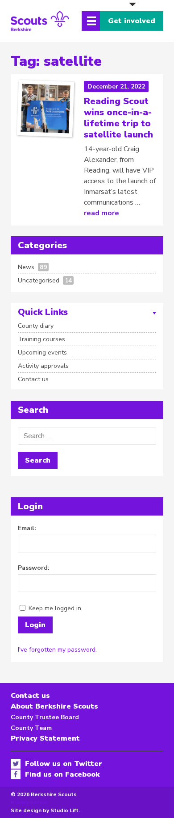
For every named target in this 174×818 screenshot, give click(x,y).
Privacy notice (29, 802)
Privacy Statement (45, 738)
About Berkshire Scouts (54, 706)
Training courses (41, 339)
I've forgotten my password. (57, 649)
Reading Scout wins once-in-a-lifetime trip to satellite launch (118, 118)
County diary (36, 326)
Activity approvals (43, 366)
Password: (34, 568)
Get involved (131, 21)
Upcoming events (42, 352)
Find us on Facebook (62, 774)
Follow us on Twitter (63, 764)
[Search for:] (87, 436)
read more (101, 213)
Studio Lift (64, 810)
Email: (27, 528)
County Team (31, 728)
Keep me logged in (55, 608)
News (26, 267)
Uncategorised (38, 280)
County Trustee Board (45, 717)
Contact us (33, 379)
